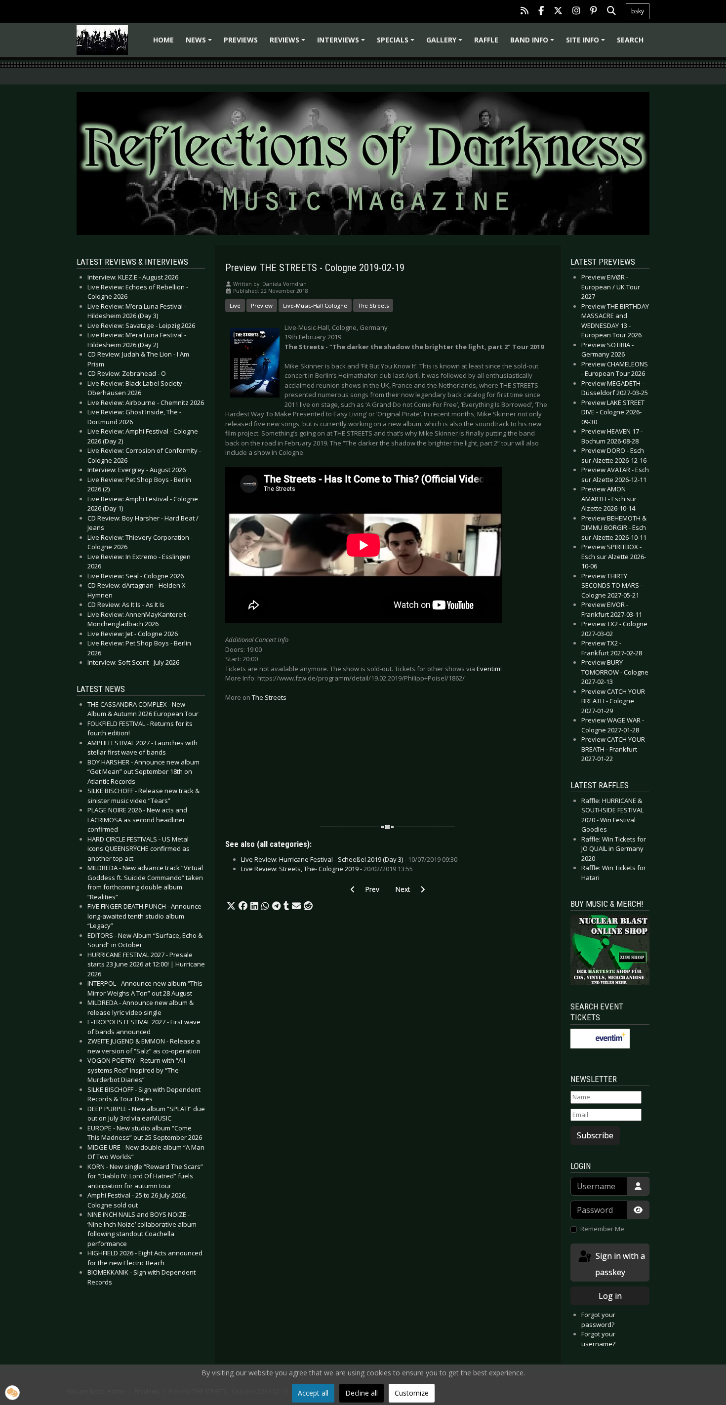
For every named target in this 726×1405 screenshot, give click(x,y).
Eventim (488, 668)
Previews (241, 39)
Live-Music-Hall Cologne (315, 305)
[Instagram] (576, 11)
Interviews (342, 43)
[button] (231, 906)
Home (163, 39)
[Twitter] (558, 11)
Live (235, 305)
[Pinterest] (593, 11)
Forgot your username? (598, 1338)
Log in (610, 1295)
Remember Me (602, 1228)
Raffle (486, 39)
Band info (533, 43)
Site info (587, 43)
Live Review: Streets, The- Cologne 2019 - (327, 868)
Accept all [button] (313, 1393)
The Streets (373, 305)
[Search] (611, 11)
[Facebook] (541, 11)
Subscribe (595, 1135)
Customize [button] (412, 1393)
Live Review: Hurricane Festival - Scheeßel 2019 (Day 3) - (349, 859)
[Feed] (524, 11)
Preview (262, 305)
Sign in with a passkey (619, 1264)
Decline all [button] (361, 1393)
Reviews (289, 43)
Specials (397, 43)
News (200, 43)
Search (630, 39)
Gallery (445, 43)
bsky (637, 11)
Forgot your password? (598, 1319)
